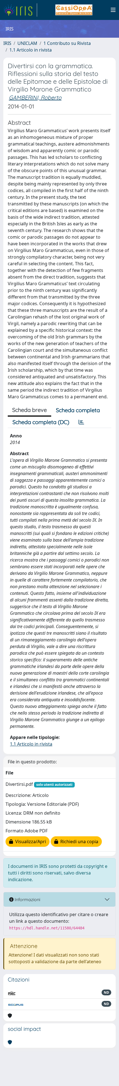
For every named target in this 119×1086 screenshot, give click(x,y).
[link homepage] (20, 10)
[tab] (81, 422)
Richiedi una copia (78, 841)
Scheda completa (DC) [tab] (40, 422)
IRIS (7, 43)
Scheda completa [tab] (78, 410)
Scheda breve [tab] (29, 409)
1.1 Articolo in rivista (30, 50)
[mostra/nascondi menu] (113, 10)
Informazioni (27, 899)
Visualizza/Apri (29, 841)
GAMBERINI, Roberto (35, 97)
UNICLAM (27, 43)
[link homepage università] (74, 10)
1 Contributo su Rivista (67, 43)
